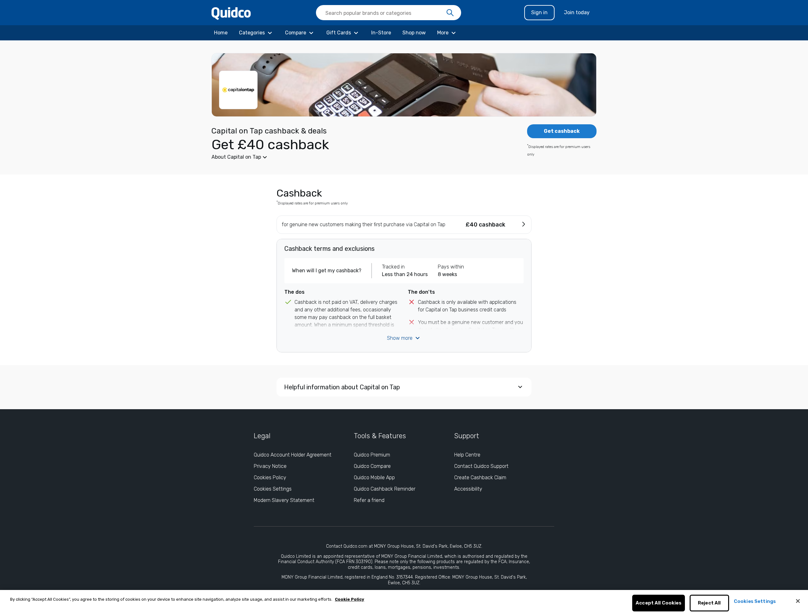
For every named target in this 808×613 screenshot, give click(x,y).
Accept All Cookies (658, 603)
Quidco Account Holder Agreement (292, 455)
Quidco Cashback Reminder (384, 489)
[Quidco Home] (231, 13)
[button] (356, 157)
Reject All (709, 603)
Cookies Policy (270, 477)
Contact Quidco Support (481, 466)
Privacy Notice (270, 466)
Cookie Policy (349, 599)
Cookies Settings (273, 489)
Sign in (539, 12)
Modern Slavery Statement (284, 500)
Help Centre (467, 455)
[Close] (798, 601)
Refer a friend (369, 500)
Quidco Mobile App (374, 477)
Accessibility (468, 489)
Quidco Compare (372, 466)
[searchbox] (388, 12)
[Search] (450, 13)
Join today (577, 12)
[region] (404, 601)
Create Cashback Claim (480, 477)
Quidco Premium (372, 455)
